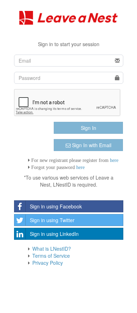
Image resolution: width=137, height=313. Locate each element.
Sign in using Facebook (56, 206)
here (114, 160)
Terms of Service (51, 255)
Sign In (88, 127)
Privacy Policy (47, 262)
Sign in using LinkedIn (54, 233)
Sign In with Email (91, 145)
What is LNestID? (51, 248)
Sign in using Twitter (52, 220)
